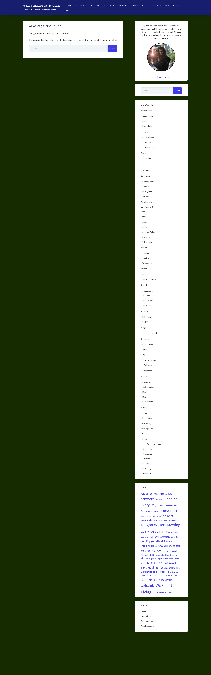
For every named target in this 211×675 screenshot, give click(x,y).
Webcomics (147, 170)
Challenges (147, 449)
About (68, 5)
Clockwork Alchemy (149, 511)
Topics (145, 354)
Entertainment (147, 207)
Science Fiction (148, 232)
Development (148, 181)
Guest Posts (147, 116)
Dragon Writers (153, 524)
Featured (145, 211)
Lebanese (146, 317)
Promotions (147, 126)
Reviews (176, 5)
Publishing (146, 468)
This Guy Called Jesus (159, 580)
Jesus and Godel (149, 333)
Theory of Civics (149, 279)
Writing (144, 433)
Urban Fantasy (148, 242)
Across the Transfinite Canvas (156, 493)
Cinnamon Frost (171, 505)
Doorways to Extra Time (151, 520)
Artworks (145, 132)
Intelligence (147, 191)
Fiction (143, 216)
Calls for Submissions (151, 444)
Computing (145, 176)
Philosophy (147, 418)
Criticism (146, 458)
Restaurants (147, 401)
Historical (146, 227)
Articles (145, 253)
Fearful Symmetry (161, 536)
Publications (147, 344)
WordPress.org (147, 626)
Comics (144, 164)
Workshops (147, 370)
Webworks (147, 196)
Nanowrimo (160, 550)
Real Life (144, 285)
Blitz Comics (159, 500)
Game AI (145, 186)
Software (157, 5)
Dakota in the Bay (148, 516)
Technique (146, 473)
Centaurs (161, 505)
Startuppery (147, 291)
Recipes (69, 10)
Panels (145, 121)
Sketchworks (148, 147)
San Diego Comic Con (169, 555)
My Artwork (109, 5)
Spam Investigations (157, 559)
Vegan (145, 321)
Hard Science (165, 541)
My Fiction (94, 5)
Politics (144, 268)
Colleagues (147, 454)
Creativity (146, 158)
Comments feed (148, 621)
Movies (145, 392)
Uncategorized (147, 428)
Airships (145, 413)
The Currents (147, 300)
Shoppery (146, 142)
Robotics (148, 365)
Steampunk (147, 237)
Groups (145, 463)
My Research (80, 5)
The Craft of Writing (140, 5)
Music (144, 397)
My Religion (123, 5)
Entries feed (146, 616)
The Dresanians (167, 567)
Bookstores (147, 382)
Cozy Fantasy (146, 202)
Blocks (145, 439)
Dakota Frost (167, 510)
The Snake (146, 305)
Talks (144, 349)
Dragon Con (175, 520)
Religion (144, 327)
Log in (143, 611)
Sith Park (145, 558)
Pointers (144, 247)
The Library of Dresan (41, 6)
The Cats (146, 295)
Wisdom (154, 593)
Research (145, 339)
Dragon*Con (166, 520)
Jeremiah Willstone (165, 545)
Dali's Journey (148, 137)
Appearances (146, 110)
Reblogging (158, 555)
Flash (144, 222)
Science (167, 5)
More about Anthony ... (161, 77)
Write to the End (164, 592)
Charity (144, 153)
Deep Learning (150, 360)
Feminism (146, 274)
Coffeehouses (148, 387)
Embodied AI (162, 532)
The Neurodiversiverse (155, 576)
